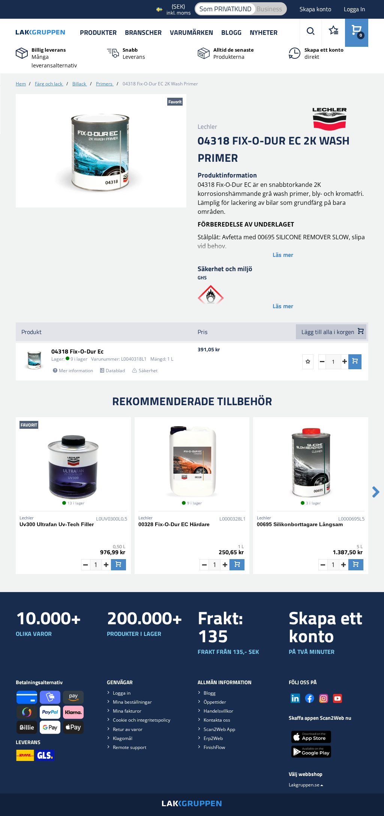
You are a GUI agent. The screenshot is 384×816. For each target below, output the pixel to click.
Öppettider (215, 702)
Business (269, 9)
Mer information (76, 370)
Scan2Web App (219, 729)
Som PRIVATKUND (226, 9)
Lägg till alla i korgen (329, 331)
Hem (21, 84)
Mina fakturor (127, 711)
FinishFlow (214, 747)
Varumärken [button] (191, 32)
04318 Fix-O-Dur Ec (77, 351)
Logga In (354, 8)
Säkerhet (148, 370)
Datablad (115, 370)
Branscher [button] (143, 32)
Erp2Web (213, 738)
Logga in (121, 693)
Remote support (129, 747)
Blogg (231, 32)
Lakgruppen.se (304, 785)
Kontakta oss (217, 720)
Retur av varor (127, 729)
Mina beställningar (132, 702)
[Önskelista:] (333, 33)
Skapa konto (316, 8)
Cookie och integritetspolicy (141, 720)
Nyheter (264, 32)
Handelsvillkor (218, 711)
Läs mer (283, 254)
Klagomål (122, 738)
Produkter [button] (98, 32)
